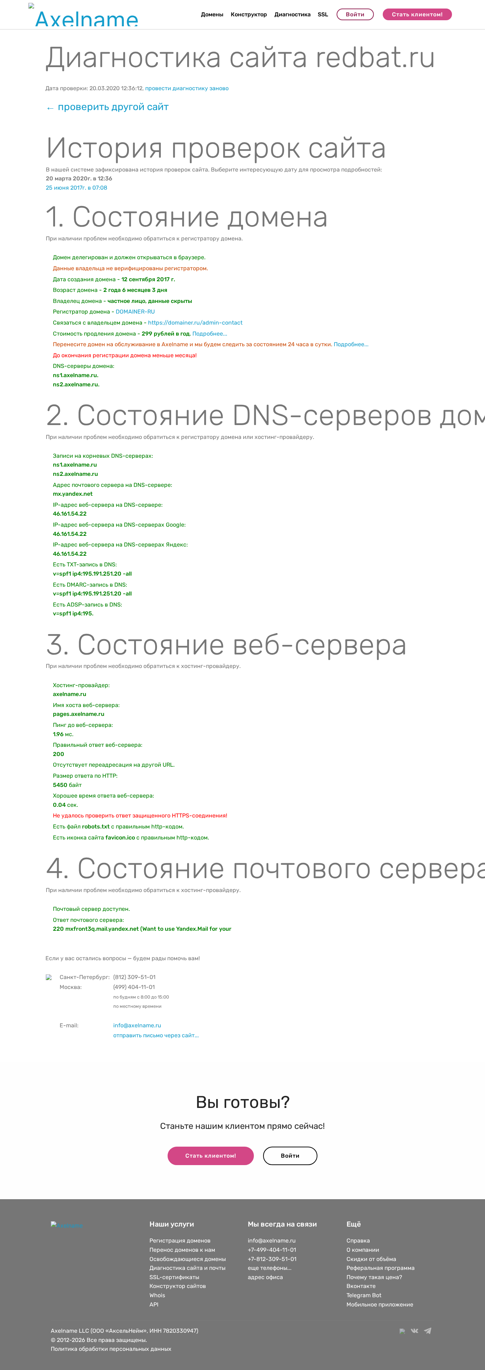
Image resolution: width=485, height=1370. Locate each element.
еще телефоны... (269, 1268)
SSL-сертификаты (175, 1277)
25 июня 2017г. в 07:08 (76, 187)
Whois (157, 1295)
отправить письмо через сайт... (156, 1035)
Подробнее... (209, 333)
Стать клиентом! (417, 14)
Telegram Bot (364, 1295)
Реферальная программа (381, 1268)
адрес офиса (265, 1277)
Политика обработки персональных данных (111, 1348)
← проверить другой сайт (107, 107)
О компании (363, 1249)
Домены (212, 14)
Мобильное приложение (380, 1304)
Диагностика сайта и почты (187, 1268)
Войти (355, 14)
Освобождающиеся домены (187, 1259)
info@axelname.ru (137, 1025)
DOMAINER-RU (135, 311)
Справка (358, 1240)
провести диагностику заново (187, 88)
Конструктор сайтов (177, 1286)
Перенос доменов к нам (182, 1249)
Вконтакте (361, 1286)
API (153, 1304)
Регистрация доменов (180, 1240)
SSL (323, 14)
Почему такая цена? (374, 1277)
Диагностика (292, 14)
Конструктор (249, 14)
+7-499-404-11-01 (272, 1249)
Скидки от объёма (371, 1259)
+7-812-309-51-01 (272, 1259)
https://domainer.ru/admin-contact (195, 322)
